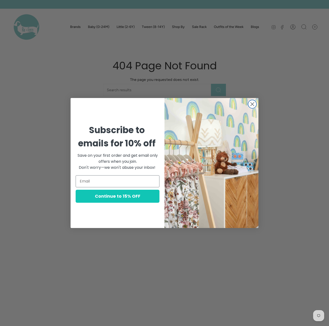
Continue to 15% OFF (117, 196)
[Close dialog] (252, 104)
